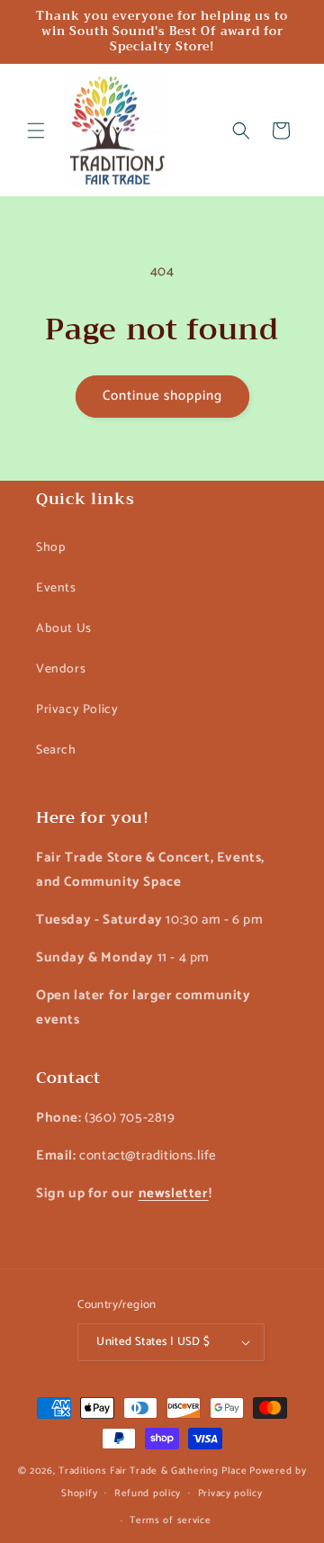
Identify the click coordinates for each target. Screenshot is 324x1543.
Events (56, 588)
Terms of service (170, 1520)
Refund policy (147, 1493)
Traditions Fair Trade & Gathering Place (152, 1471)
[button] (36, 130)
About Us (64, 628)
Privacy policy (230, 1493)
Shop (50, 547)
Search (56, 750)
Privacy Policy (77, 709)
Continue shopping (162, 395)
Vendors (61, 669)
